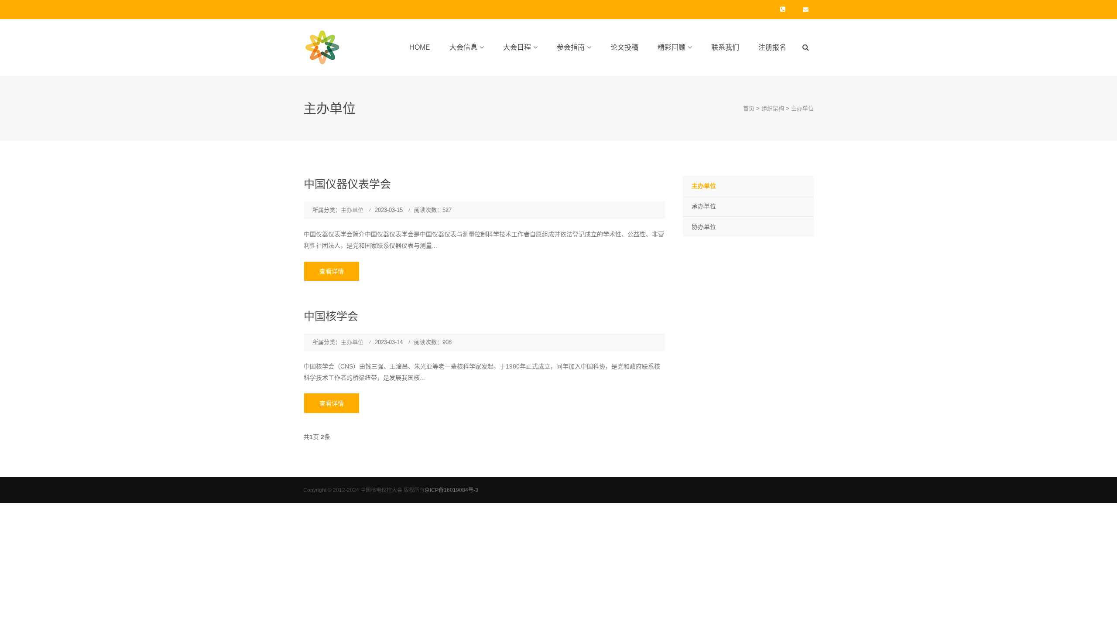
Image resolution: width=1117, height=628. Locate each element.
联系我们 (725, 47)
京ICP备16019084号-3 (451, 490)
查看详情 (331, 271)
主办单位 (802, 108)
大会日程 (517, 47)
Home (419, 47)
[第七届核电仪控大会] (324, 47)
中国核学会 (331, 316)
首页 (748, 108)
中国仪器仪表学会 (347, 184)
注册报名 (772, 47)
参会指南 (571, 47)
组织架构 (772, 108)
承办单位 (704, 206)
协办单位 (704, 226)
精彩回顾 (671, 47)
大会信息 (463, 47)
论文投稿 (624, 47)
